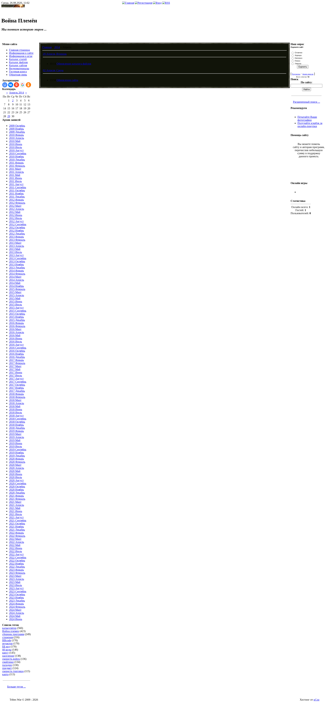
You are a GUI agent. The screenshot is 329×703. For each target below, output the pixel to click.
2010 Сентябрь (17, 153)
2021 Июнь (15, 511)
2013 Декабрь (17, 267)
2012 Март (15, 205)
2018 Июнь (15, 409)
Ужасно (298, 64)
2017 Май (14, 369)
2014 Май (14, 283)
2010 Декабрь (17, 159)
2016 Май (14, 335)
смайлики (8, 662)
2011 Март (15, 168)
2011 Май (14, 175)
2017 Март (15, 366)
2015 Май (14, 298)
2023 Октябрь (17, 594)
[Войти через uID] (4, 84)
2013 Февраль (17, 239)
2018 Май (14, 406)
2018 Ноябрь (16, 424)
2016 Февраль (17, 326)
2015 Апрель (16, 295)
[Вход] (157, 2)
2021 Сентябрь (17, 520)
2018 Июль (15, 412)
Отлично (298, 53)
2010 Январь (16, 134)
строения (7, 637)
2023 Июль (15, 585)
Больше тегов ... (16, 686)
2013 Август (16, 255)
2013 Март (15, 242)
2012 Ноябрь (16, 230)
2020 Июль (15, 477)
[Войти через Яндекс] (16, 84)
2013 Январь (16, 236)
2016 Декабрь (17, 357)
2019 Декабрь (17, 455)
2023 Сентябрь (17, 591)
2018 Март (15, 400)
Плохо (297, 61)
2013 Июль (15, 252)
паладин (7, 665)
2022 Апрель (16, 542)
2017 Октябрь (17, 384)
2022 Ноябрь (16, 563)
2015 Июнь (15, 301)
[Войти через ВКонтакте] (10, 84)
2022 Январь (16, 532)
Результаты (296, 74)
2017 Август (16, 378)
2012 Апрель (16, 208)
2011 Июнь (15, 178)
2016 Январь (16, 323)
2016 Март (15, 329)
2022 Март (15, 538)
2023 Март (15, 575)
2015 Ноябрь (16, 316)
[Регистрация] (143, 2)
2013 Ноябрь (16, 264)
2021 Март (15, 501)
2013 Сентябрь (17, 258)
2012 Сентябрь (17, 224)
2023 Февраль (17, 572)
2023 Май (14, 582)
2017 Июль (15, 375)
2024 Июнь (15, 619)
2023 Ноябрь (16, 597)
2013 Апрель (16, 245)
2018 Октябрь (17, 421)
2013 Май (14, 249)
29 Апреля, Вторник (55, 53)
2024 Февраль (17, 606)
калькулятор (9, 628)
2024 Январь (16, 603)
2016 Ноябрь (16, 353)
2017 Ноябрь (16, 387)
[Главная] (128, 2)
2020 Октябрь (17, 486)
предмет (7, 668)
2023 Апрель (16, 579)
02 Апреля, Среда (53, 70)
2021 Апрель (16, 505)
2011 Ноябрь (16, 193)
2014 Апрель (16, 279)
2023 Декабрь (17, 600)
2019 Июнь (15, 443)
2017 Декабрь (17, 390)
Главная (47, 47)
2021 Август (16, 517)
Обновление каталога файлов (74, 63)
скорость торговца (13, 671)
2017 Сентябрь (17, 381)
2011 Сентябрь (17, 187)
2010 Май (14, 141)
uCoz (316, 699)
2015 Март (15, 292)
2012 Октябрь (17, 227)
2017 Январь (16, 360)
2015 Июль (15, 304)
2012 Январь (16, 199)
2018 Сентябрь (17, 418)
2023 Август (16, 588)
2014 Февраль (17, 273)
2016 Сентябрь (17, 347)
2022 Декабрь (17, 566)
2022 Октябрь (17, 560)
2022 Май (14, 545)
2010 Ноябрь (16, 156)
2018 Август (16, 415)
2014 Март (15, 276)
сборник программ (13, 634)
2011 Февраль (17, 165)
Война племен (10, 631)
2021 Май (14, 508)
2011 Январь (16, 162)
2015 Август (16, 307)
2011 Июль (15, 181)
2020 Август (16, 480)
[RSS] (166, 2)
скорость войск (11, 658)
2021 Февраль (17, 498)
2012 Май (14, 212)
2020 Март (15, 464)
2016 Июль (15, 341)
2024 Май (14, 616)
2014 (57, 47)
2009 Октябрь (17, 125)
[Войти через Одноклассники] (28, 84)
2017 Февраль (17, 363)
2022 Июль (15, 551)
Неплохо (298, 58)
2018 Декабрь (17, 427)
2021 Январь (16, 495)
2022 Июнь (15, 548)
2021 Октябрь (17, 523)
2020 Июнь (15, 474)
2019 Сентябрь (17, 449)
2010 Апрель (16, 138)
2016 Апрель (16, 332)
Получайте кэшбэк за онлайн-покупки (309, 125)
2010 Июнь (15, 144)
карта (5, 674)
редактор (7, 643)
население (8, 655)
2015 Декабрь (17, 320)
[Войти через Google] (22, 85)
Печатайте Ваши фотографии (307, 118)
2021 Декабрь (17, 529)
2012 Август (16, 221)
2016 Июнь (15, 338)
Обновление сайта (67, 80)
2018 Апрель (16, 403)
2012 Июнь (15, 215)
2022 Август (16, 554)
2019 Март (15, 434)
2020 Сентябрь (17, 483)
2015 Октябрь (17, 313)
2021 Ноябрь (16, 526)
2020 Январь (16, 458)
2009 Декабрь (17, 131)
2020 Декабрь (17, 492)
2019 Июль (15, 446)
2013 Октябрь (17, 261)
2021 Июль (15, 514)
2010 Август (16, 150)
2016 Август (16, 344)
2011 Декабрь (17, 196)
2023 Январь (16, 569)
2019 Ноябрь (16, 452)
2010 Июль (15, 147)
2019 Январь (16, 431)
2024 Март (15, 609)
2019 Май (14, 440)
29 (8, 116)
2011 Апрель (16, 171)
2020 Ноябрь (16, 489)
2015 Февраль (17, 289)
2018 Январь (16, 394)
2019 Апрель (16, 437)
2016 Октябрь (17, 350)
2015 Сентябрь (17, 310)
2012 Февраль (17, 202)
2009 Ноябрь (16, 128)
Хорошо (298, 55)
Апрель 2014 (16, 92)
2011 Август (16, 184)
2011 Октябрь (17, 190)
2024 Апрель (16, 613)
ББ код (6, 646)
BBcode (6, 640)
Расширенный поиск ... (306, 101)
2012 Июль (15, 218)
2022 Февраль (17, 535)
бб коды (6, 649)
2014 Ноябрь (16, 286)
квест (5, 652)
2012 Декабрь (17, 233)
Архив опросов (307, 74)
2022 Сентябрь (17, 557)
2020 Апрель (16, 468)
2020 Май (14, 471)
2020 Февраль (17, 461)
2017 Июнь (15, 372)
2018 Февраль (17, 397)
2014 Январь (16, 270)
